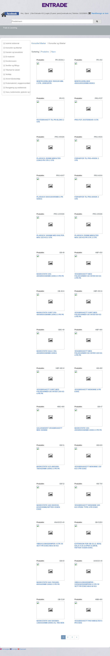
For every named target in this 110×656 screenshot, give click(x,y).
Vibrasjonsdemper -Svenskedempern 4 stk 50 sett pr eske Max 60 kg (86, 584)
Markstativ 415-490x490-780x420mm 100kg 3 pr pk (48, 468)
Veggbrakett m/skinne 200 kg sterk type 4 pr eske (87, 506)
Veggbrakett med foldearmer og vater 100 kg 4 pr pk (88, 353)
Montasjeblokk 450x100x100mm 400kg (84, 82)
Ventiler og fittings (12, 66)
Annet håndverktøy (13, 79)
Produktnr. (45, 52)
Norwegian (5, 649)
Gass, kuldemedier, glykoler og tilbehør (17, 92)
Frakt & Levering (10, 28)
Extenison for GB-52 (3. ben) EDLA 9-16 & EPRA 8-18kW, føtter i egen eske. (87, 546)
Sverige (14, 649)
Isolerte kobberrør (12, 43)
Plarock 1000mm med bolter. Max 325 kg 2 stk (50, 236)
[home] (4, 16)
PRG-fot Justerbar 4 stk (86, 120)
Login (47, 13)
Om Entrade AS (37, 13)
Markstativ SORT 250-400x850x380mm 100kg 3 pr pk (50, 314)
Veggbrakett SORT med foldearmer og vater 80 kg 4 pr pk (87, 315)
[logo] (55, 7)
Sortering (35, 52)
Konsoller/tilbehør (39, 43)
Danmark (22, 649)
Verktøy (8, 74)
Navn (53, 52)
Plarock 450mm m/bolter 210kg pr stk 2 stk (49, 159)
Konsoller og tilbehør (14, 48)
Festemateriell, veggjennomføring (17, 83)
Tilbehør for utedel (13, 70)
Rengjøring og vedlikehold (16, 88)
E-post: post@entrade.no (61, 13)
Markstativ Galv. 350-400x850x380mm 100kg (47, 352)
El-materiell (10, 57)
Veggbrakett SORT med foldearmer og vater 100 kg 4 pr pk (50, 392)
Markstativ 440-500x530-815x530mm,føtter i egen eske (48, 507)
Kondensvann (11, 61)
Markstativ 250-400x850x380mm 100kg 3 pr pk (50, 275)
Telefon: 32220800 (80, 13)
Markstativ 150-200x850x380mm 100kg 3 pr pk (88, 429)
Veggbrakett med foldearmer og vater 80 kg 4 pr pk (87, 276)
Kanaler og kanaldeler (14, 52)
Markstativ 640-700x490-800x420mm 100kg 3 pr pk (48, 583)
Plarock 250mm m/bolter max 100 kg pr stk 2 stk (86, 236)
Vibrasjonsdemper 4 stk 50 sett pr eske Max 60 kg (50, 545)
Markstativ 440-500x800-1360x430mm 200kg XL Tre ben (50, 622)
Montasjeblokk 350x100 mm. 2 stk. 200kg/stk (50, 82)
